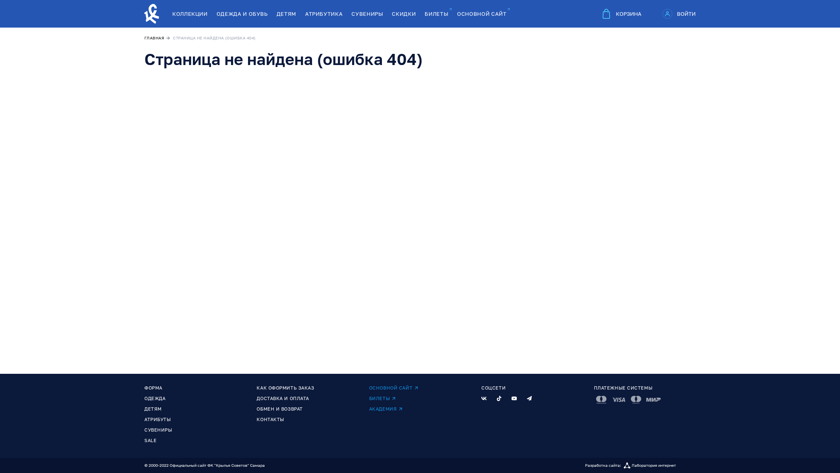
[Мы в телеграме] (529, 398)
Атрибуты (157, 419)
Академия (383, 409)
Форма (153, 388)
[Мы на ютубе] (514, 398)
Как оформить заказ (285, 388)
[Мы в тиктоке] (499, 398)
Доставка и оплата (283, 398)
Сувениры (158, 430)
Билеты (379, 398)
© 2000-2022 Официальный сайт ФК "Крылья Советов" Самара (204, 465)
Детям (153, 409)
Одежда (154, 398)
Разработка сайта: (630, 465)
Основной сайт (390, 388)
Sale (150, 440)
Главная (154, 37)
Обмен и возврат (280, 409)
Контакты (270, 419)
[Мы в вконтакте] (484, 398)
